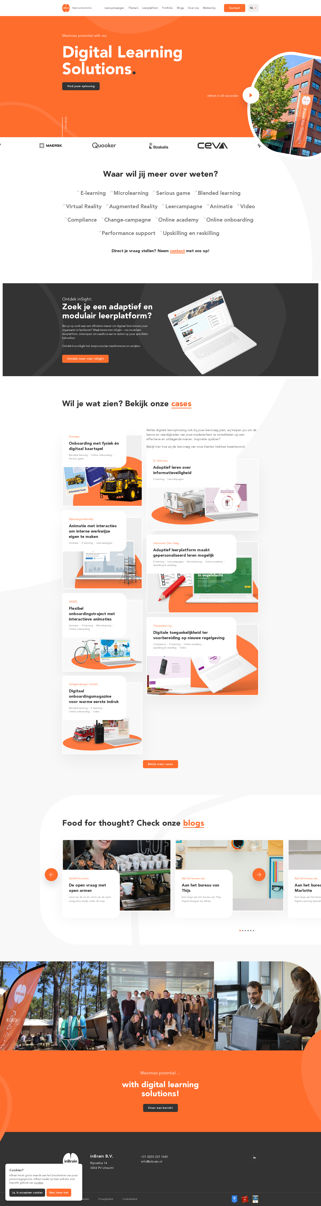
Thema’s (133, 8)
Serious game (173, 193)
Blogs (180, 8)
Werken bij (209, 8)
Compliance (82, 220)
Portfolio (167, 8)
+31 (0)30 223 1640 (154, 1157)
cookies (38, 1182)
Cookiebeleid (129, 1199)
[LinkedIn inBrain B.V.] (254, 1158)
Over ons (193, 8)
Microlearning (131, 193)
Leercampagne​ (183, 206)
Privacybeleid (105, 1199)
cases (181, 403)
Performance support (128, 233)
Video (247, 206)
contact (177, 250)
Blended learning (219, 193)
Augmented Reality (133, 206)
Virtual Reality (84, 206)
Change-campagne (127, 220)
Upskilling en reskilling (191, 233)
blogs (193, 823)
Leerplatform (150, 8)
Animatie (221, 206)
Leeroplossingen (114, 8)
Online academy (178, 220)
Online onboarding (229, 220)
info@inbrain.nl (151, 1161)
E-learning (93, 193)
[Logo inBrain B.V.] (77, 8)
